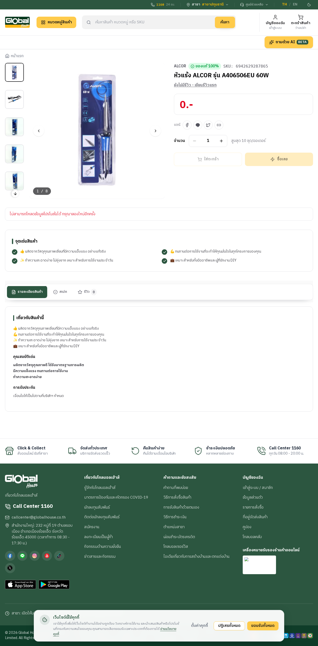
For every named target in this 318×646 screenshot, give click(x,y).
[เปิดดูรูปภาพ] (97, 131)
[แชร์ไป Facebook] (187, 125)
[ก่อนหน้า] (38, 130)
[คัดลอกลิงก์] (218, 125)
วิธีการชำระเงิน (175, 517)
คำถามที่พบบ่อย (175, 487)
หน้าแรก (17, 56)
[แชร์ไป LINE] (197, 125)
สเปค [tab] (63, 292)
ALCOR (180, 66)
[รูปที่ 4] (14, 153)
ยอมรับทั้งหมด (263, 625)
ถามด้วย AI (291, 42)
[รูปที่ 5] (14, 181)
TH (284, 4)
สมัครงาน (91, 527)
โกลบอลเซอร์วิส (175, 546)
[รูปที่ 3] (14, 126)
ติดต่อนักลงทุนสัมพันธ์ (101, 517)
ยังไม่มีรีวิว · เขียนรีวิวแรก (195, 85)
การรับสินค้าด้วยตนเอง (181, 507)
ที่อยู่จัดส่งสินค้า (255, 517)
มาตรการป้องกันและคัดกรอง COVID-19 (116, 497)
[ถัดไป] (155, 130)
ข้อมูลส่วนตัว (253, 497)
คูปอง (247, 527)
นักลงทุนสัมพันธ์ (97, 507)
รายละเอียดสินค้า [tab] (30, 292)
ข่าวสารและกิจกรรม (100, 556)
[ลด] (194, 141)
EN (295, 4)
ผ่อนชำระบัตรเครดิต (179, 537)
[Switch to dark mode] (309, 5)
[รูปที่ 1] (14, 72)
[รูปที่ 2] (14, 99)
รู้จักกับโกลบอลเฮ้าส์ (100, 487)
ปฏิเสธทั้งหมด (229, 625)
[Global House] (17, 22)
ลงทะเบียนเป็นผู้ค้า (98, 537)
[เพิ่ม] (221, 141)
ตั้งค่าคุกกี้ (199, 625)
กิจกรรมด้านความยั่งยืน (102, 546)
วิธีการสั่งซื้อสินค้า (177, 497)
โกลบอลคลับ (252, 537)
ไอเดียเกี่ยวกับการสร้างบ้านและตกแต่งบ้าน (196, 556)
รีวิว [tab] (89, 292)
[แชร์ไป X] (208, 125)
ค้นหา (224, 22)
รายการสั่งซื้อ (253, 507)
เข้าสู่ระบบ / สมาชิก (258, 487)
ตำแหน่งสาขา (174, 527)
